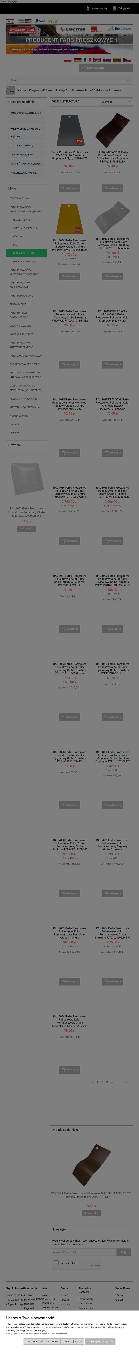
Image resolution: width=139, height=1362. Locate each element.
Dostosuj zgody (73, 1341)
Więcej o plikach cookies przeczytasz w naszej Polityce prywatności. (36, 1334)
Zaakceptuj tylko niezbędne (42, 1341)
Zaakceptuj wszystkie (100, 1341)
